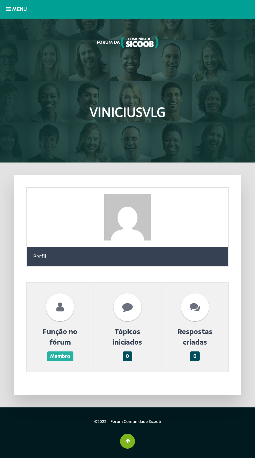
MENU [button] (19, 9)
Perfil (39, 256)
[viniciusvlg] (127, 217)
